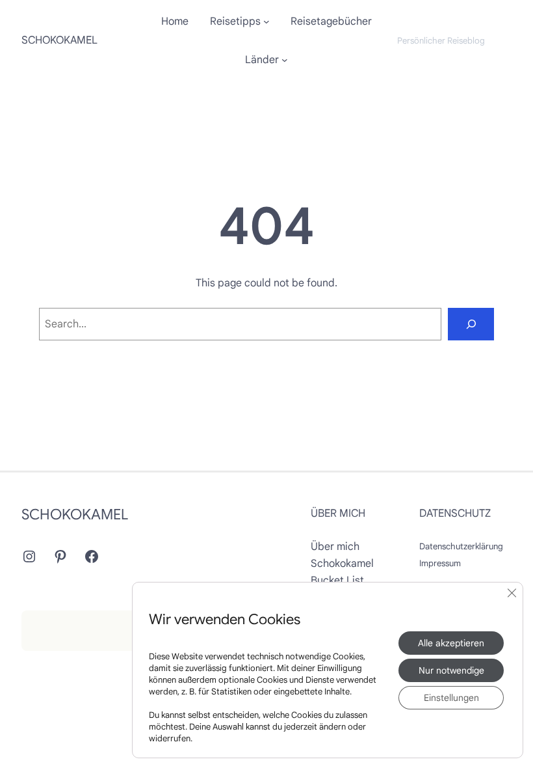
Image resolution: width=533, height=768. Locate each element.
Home (174, 21)
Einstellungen (451, 698)
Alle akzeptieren (451, 643)
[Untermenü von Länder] (284, 60)
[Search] (471, 324)
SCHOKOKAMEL (59, 40)
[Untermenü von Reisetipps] (266, 21)
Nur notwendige (451, 670)
